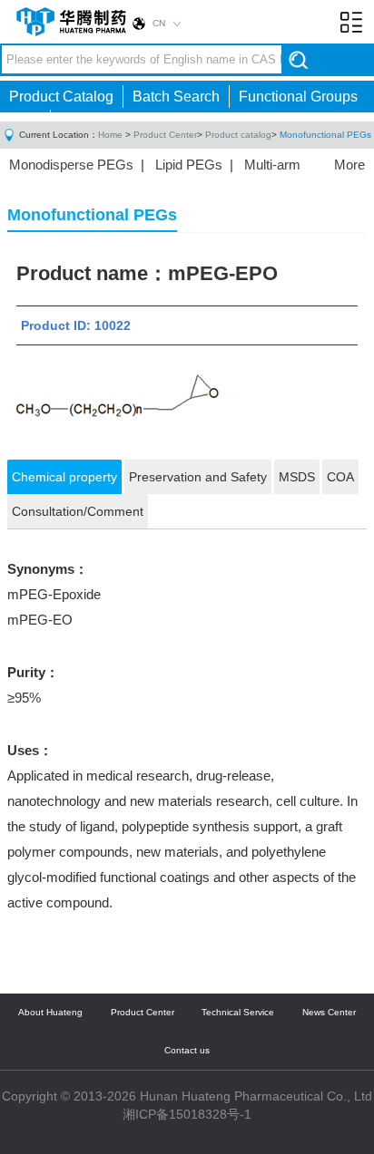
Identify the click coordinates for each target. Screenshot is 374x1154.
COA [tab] (340, 477)
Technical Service (238, 1012)
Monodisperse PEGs (71, 164)
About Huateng (50, 1012)
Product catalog (238, 135)
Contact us (187, 1050)
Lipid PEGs (188, 164)
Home (110, 135)
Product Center (165, 135)
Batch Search (176, 96)
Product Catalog (61, 96)
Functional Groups (298, 96)
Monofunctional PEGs (325, 135)
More (349, 164)
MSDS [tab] (297, 477)
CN (159, 23)
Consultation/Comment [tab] (77, 511)
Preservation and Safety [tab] (198, 477)
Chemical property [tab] (64, 477)
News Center (329, 1012)
